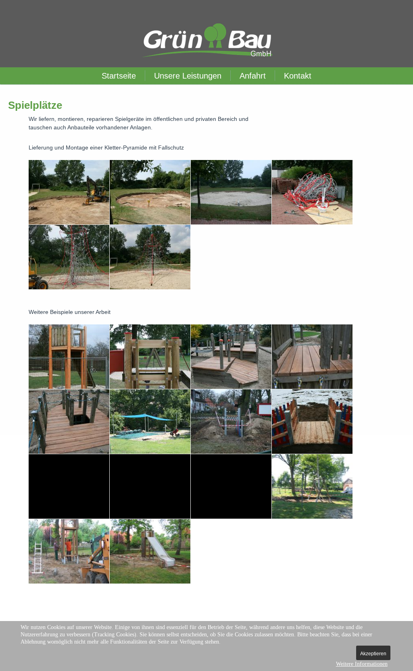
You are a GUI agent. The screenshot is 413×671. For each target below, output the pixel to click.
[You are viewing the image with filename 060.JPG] (150, 192)
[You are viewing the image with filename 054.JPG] (69, 192)
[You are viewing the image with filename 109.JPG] (312, 192)
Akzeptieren (373, 653)
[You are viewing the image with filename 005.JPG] (150, 356)
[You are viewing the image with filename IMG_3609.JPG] (150, 551)
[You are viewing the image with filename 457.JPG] (150, 486)
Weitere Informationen (362, 664)
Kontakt (297, 75)
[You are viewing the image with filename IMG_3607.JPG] (69, 551)
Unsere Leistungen (187, 75)
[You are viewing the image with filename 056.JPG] (312, 421)
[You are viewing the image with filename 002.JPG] (69, 356)
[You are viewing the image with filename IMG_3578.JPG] (312, 486)
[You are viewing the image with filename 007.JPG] (231, 356)
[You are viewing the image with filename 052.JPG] (231, 421)
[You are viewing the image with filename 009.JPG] (69, 421)
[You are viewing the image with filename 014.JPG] (150, 421)
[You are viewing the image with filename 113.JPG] (69, 257)
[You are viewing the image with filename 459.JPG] (231, 486)
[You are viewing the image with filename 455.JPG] (69, 486)
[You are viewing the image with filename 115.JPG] (150, 257)
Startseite (119, 75)
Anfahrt (253, 75)
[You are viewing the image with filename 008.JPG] (312, 356)
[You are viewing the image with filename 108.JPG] (231, 192)
